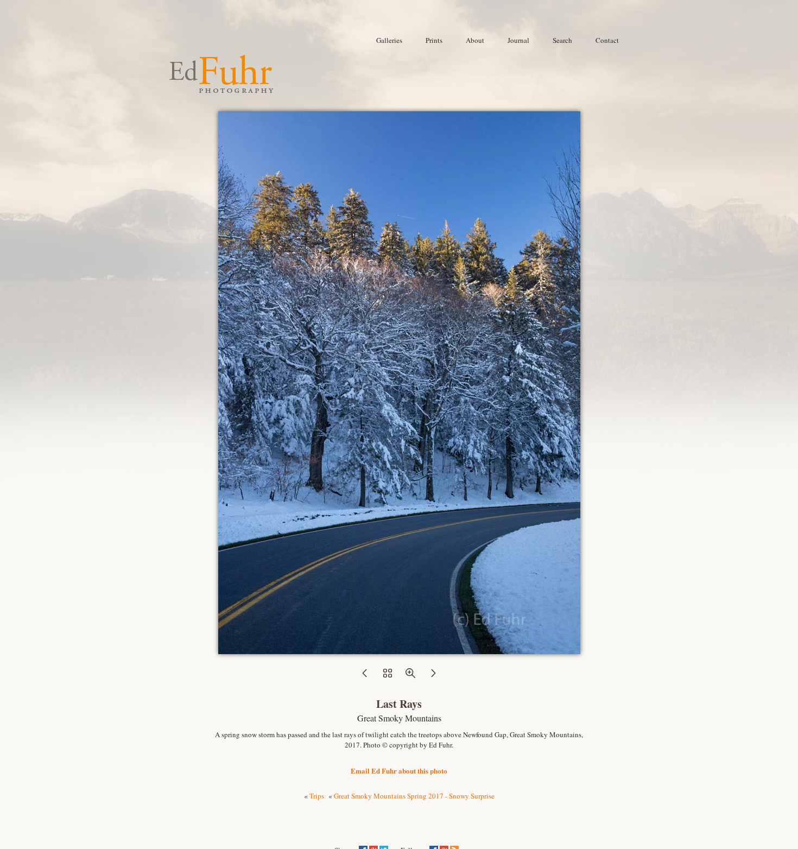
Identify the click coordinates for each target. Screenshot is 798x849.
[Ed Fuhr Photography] (221, 88)
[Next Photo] (433, 676)
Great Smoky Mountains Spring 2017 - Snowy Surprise (414, 796)
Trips (316, 796)
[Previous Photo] (365, 676)
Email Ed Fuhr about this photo (399, 770)
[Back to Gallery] (399, 649)
